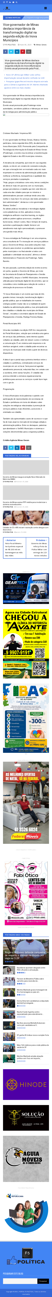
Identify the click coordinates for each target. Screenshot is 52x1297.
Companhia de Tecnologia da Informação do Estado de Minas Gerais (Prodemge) (25, 149)
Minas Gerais (41, 44)
